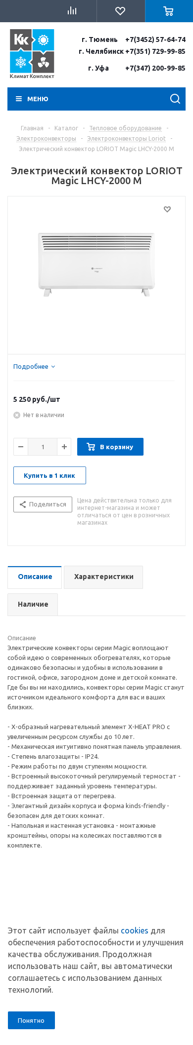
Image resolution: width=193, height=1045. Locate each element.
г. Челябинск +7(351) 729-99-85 (132, 51)
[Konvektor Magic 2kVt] (96, 273)
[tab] (34, 366)
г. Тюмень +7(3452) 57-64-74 (134, 39)
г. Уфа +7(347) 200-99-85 (137, 68)
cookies (134, 930)
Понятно (31, 1020)
